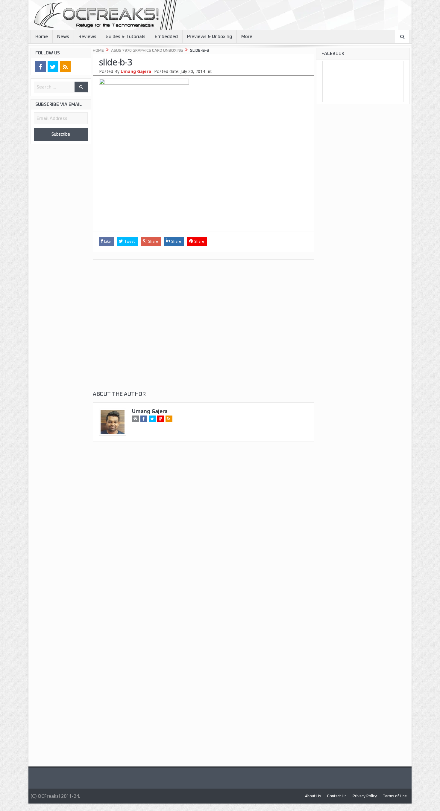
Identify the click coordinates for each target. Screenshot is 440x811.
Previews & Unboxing (209, 36)
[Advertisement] (203, 188)
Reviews (87, 36)
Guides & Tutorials (125, 36)
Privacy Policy (357, 796)
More (246, 36)
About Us (297, 796)
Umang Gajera (136, 71)
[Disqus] (203, 532)
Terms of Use (392, 796)
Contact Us (324, 796)
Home (41, 36)
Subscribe (60, 135)
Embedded (166, 36)
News (63, 36)
